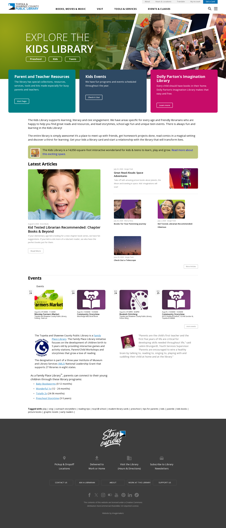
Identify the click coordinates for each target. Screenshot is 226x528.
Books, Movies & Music (71, 8)
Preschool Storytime (47, 398)
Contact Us (61, 482)
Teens (72, 59)
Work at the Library (139, 482)
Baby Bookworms (46, 383)
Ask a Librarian (87, 482)
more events (191, 326)
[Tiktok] (136, 495)
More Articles (191, 266)
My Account (195, 1)
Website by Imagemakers (113, 513)
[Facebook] (89, 495)
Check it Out (94, 97)
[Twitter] (96, 495)
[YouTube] (116, 495)
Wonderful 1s (43, 388)
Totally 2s (41, 393)
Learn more (164, 105)
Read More (36, 251)
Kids (55, 59)
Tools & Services (125, 8)
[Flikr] (109, 495)
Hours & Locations (163, 1)
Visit (100, 8)
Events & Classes (159, 8)
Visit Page (22, 101)
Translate (181, 1)
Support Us (165, 482)
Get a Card (210, 1)
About (147, 1)
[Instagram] (102, 495)
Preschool (36, 59)
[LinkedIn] (130, 495)
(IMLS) (61, 363)
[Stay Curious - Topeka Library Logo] (113, 438)
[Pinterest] (123, 495)
